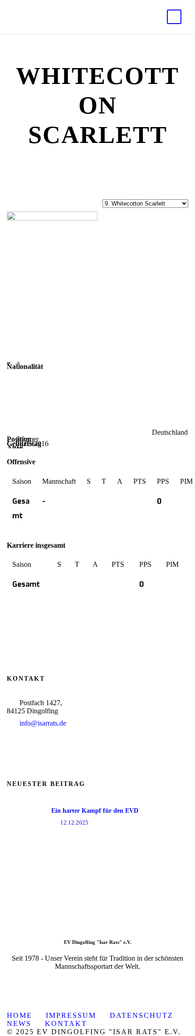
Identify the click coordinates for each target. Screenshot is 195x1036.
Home (19, 1015)
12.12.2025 (74, 822)
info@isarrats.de (43, 723)
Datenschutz (141, 1015)
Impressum (71, 1015)
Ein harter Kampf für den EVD (94, 810)
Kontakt (66, 1023)
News (19, 1023)
